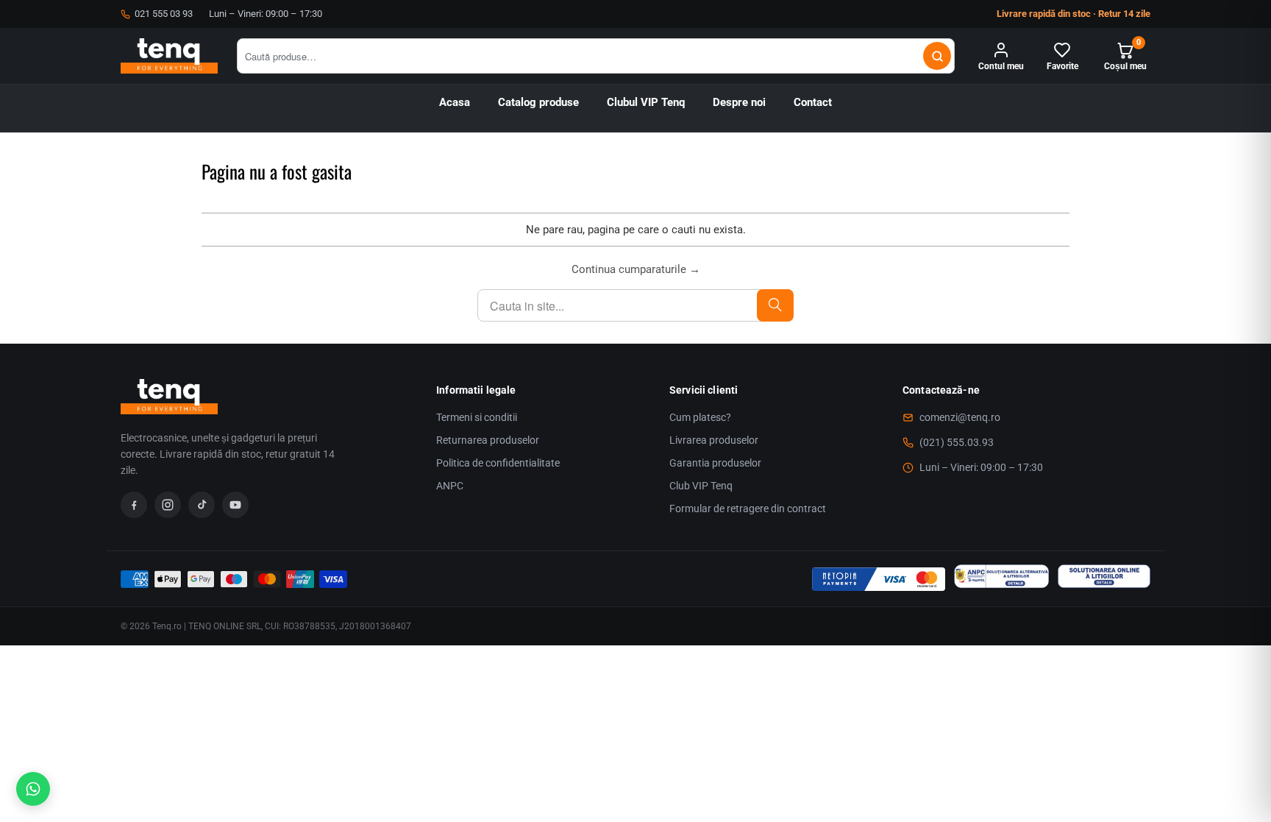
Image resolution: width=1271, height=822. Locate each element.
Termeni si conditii (476, 417)
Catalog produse (538, 102)
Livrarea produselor (713, 440)
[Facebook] (134, 505)
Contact (813, 102)
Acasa (454, 102)
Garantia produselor (715, 463)
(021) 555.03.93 (956, 442)
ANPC (449, 486)
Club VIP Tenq (701, 486)
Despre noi (739, 102)
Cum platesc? (700, 417)
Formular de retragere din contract (747, 508)
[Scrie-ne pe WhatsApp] (33, 789)
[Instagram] (167, 505)
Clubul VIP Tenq (646, 102)
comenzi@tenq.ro (959, 417)
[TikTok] (201, 505)
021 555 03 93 (164, 13)
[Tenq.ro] (169, 56)
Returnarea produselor (487, 440)
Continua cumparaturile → (636, 269)
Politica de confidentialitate (498, 463)
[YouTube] (235, 505)
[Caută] (937, 56)
